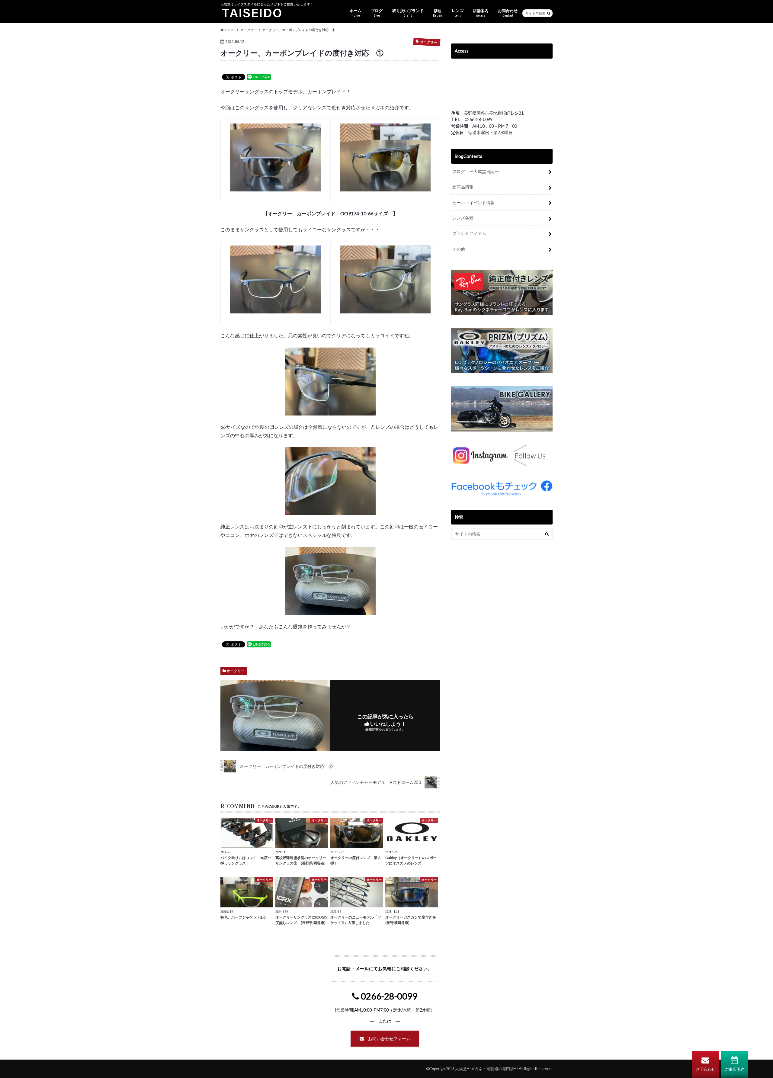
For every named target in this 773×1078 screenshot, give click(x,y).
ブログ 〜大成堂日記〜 (475, 171)
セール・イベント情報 (473, 202)
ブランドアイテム (469, 233)
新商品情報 (462, 186)
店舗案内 (481, 12)
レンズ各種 (462, 217)
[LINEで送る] (259, 76)
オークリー (235, 671)
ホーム (355, 12)
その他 (458, 249)
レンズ (457, 12)
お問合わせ (705, 1069)
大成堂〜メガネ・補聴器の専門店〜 (486, 1068)
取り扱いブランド (408, 12)
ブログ (377, 12)
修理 (437, 12)
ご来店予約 (734, 1069)
